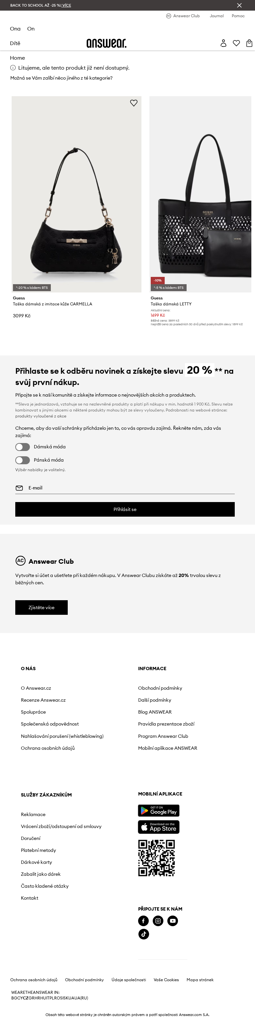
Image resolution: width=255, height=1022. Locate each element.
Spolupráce (33, 712)
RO (57, 998)
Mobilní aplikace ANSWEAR (167, 748)
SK (65, 998)
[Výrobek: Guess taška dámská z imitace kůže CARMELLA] (77, 194)
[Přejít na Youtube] (172, 921)
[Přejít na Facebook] (143, 921)
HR (37, 998)
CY (20, 998)
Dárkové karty (36, 862)
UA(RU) (81, 998)
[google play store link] (158, 810)
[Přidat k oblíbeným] (134, 103)
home (17, 57)
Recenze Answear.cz (43, 700)
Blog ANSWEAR (155, 712)
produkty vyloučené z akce (40, 416)
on (31, 28)
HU (43, 998)
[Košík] (249, 43)
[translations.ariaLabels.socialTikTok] (143, 934)
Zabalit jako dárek (41, 874)
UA (71, 998)
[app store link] (158, 826)
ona (15, 28)
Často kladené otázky (45, 886)
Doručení (30, 838)
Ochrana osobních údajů (48, 748)
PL (51, 998)
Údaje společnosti (129, 980)
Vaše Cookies (166, 980)
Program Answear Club (163, 736)
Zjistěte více (41, 607)
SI (61, 998)
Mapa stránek (200, 980)
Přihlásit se (125, 509)
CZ (26, 998)
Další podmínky (154, 700)
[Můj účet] (223, 43)
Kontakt (29, 898)
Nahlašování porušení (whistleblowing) (62, 736)
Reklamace (33, 814)
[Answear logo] (107, 43)
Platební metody (38, 850)
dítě (15, 43)
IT (47, 998)
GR (32, 998)
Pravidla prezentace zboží (166, 724)
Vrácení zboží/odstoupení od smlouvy (61, 826)
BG (14, 998)
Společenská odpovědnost (50, 724)
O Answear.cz (36, 688)
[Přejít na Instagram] (158, 921)
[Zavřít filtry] (239, 5)
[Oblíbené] (236, 43)
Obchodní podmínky (160, 688)
